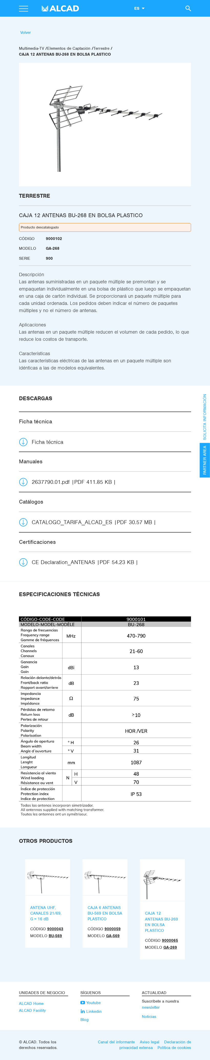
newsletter (151, 1007)
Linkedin (93, 1011)
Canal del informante (116, 1042)
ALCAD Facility (32, 1010)
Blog (84, 1019)
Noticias (149, 1016)
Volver (25, 32)
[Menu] (23, 9)
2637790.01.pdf (72, 481)
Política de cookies (174, 1047)
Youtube (93, 1002)
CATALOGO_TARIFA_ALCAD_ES (92, 522)
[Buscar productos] (187, 8)
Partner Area (204, 460)
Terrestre (101, 48)
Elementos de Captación (68, 48)
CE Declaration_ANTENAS (83, 562)
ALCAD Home (31, 1003)
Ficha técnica (47, 441)
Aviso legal (149, 1042)
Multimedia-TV (31, 48)
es (136, 8)
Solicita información (204, 417)
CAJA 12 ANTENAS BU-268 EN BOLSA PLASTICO (65, 54)
